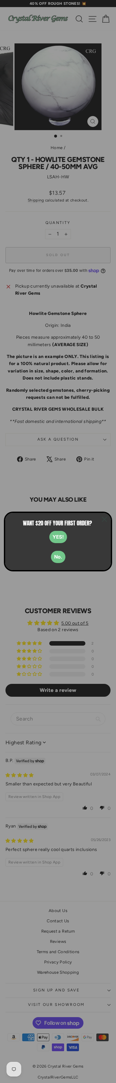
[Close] (104, 519)
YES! (58, 537)
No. (58, 557)
